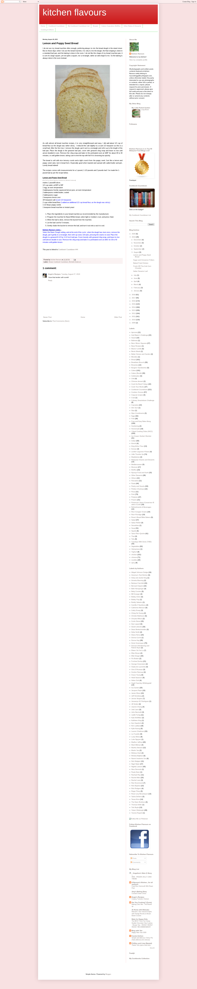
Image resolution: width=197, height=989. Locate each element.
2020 (134, 234)
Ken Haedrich (136, 723)
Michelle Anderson (75, 262)
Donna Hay (135, 640)
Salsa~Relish (136, 523)
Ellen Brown (135, 653)
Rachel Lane (135, 780)
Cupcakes (135, 405)
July (135, 275)
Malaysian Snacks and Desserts (142, 460)
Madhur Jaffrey (136, 742)
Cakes (133, 370)
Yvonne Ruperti (136, 813)
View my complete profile (138, 60)
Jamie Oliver (135, 693)
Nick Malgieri (136, 761)
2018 (134, 295)
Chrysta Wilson (136, 618)
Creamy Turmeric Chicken (140, 899)
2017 (134, 298)
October (137, 246)
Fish (132, 418)
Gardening (135, 426)
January (137, 291)
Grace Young (136, 675)
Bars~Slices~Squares (139, 343)
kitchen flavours (74, 12)
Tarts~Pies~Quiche (138, 533)
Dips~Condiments (137, 413)
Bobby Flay (135, 599)
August (136, 252)
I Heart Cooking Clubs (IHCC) (142, 431)
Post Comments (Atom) (61, 321)
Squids (133, 531)
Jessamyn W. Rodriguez (140, 701)
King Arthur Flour (137, 446)
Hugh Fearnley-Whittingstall (141, 683)
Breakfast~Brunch (137, 362)
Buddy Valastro (136, 602)
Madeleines (135, 457)
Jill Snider (134, 704)
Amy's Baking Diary (139, 891)
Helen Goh (135, 680)
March (136, 284)
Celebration (135, 376)
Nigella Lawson (136, 766)
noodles (134, 560)
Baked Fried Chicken (140, 263)
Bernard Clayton (137, 586)
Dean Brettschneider (138, 629)
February (137, 288)
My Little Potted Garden (141, 108)
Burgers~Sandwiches (139, 368)
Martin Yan (135, 750)
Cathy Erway (135, 610)
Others (133, 478)
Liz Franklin (135, 734)
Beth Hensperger (137, 589)
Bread (51, 262)
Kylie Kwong (135, 728)
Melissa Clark (136, 753)
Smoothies (135, 525)
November (138, 243)
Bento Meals (135, 351)
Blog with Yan (137, 930)
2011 (134, 316)
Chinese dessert (137, 381)
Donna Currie (136, 637)
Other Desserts (136, 475)
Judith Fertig (135, 715)
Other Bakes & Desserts (132, 26)
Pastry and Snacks (138, 486)
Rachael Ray (136, 775)
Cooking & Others (47, 30)
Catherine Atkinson (138, 608)
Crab (133, 398)
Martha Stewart (136, 747)
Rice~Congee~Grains (139, 512)
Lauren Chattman (137, 731)
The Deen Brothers (138, 802)
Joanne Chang (136, 707)
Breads (95, 26)
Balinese (134, 340)
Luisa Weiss (135, 737)
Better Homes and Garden (140, 354)
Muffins (134, 470)
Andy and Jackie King (139, 578)
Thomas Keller (136, 805)
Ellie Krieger (135, 656)
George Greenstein (138, 664)
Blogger (108, 974)
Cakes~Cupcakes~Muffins (110, 26)
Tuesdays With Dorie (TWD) (141, 542)
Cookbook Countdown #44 (68, 249)
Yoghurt (134, 552)
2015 (134, 304)
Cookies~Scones (137, 392)
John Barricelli (136, 712)
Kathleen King (136, 720)
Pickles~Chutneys (137, 489)
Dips (133, 410)
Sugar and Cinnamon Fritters (143, 260)
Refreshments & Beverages (141, 507)
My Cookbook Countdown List (78, 26)
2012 (134, 313)
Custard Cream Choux (139, 893)
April (135, 281)
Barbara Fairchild (137, 583)
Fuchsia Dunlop (137, 661)
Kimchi (133, 443)
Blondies (134, 357)
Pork (133, 494)
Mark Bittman (136, 745)
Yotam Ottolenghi (137, 810)
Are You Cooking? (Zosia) (142, 902)
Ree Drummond (137, 783)
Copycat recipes (137, 395)
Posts (134, 858)
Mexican (134, 467)
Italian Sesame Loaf (140, 271)
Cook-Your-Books (137, 387)
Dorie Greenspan (137, 643)
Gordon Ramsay (137, 672)
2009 (134, 323)
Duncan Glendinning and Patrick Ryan (140, 647)
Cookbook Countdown (57, 26)
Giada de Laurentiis (138, 667)
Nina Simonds (136, 769)
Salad (133, 520)
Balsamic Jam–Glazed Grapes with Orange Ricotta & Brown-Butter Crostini (142, 913)
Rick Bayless (135, 786)
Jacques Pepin (136, 690)
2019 (134, 237)
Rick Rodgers (136, 788)
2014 (134, 307)
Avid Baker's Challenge (139, 335)
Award (133, 338)
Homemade (135, 429)
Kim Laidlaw (135, 726)
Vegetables (135, 546)
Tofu (132, 539)
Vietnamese (135, 549)
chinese (134, 557)
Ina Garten (135, 688)
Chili (132, 378)
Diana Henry (135, 635)
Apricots (134, 332)
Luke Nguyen (136, 739)
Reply (50, 280)
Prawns (134, 500)
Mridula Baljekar (137, 756)
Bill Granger (135, 594)
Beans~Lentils (136, 349)
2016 (134, 301)
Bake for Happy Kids (140, 919)
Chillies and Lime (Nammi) (142, 943)
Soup (133, 528)
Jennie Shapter (136, 698)
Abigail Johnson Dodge (139, 572)
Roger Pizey (135, 791)
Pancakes (134, 481)
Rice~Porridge (136, 514)
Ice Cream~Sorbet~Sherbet (141, 436)
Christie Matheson (137, 616)
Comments (136, 862)
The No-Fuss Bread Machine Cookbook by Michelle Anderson (59, 180)
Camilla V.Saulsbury (138, 605)
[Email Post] (74, 260)
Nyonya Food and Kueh (139, 472)
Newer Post (47, 317)
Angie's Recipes (54, 274)
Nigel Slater (135, 764)
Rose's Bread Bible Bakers (140, 517)
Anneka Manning (137, 580)
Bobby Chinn (136, 597)
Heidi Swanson (136, 678)
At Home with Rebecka (140, 910)
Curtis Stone (135, 621)
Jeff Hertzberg (136, 696)
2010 (134, 320)
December (138, 240)
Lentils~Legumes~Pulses (140, 452)
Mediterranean (136, 464)
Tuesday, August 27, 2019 (70, 274)
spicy (133, 563)
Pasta (133, 483)
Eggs (133, 416)
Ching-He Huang (137, 613)
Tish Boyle (135, 807)
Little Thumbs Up (137, 454)
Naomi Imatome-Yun (138, 758)
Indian (133, 441)
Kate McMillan (136, 718)
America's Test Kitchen (139, 575)
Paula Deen (135, 772)
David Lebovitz (136, 627)
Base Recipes (136, 346)
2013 (134, 310)
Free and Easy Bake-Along (141, 421)
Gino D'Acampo (137, 669)
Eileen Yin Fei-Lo (137, 650)
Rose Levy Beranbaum (139, 794)
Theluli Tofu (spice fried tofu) (141, 945)
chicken (134, 554)
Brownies (134, 365)
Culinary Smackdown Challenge (142, 400)
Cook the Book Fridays (139, 384)
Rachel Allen (135, 777)
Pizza (133, 492)
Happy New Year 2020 (139, 932)
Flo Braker (135, 658)
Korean (134, 449)
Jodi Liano (135, 709)
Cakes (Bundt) (136, 373)
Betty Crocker (136, 591)
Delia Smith (135, 632)
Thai (133, 536)
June (136, 278)
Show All (152, 948)
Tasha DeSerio (136, 796)
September (138, 249)
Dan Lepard (135, 624)
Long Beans (145, 109)
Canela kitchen (137, 936)
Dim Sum (134, 408)
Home (43, 26)
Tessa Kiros (135, 799)
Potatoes (134, 497)
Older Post (118, 317)
